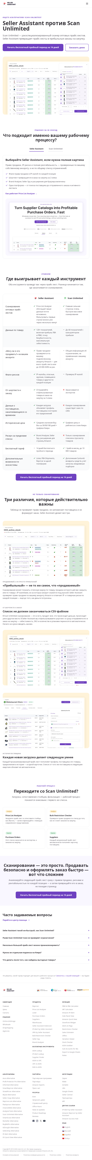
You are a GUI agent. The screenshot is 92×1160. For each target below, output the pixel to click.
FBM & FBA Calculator (70, 1006)
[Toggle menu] (87, 3)
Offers (64, 1036)
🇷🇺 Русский (66, 1131)
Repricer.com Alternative (12, 1101)
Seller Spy (36, 1039)
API (63, 1101)
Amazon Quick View (69, 1019)
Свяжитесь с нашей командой (67, 976)
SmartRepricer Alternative (12, 1088)
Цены (5, 1009)
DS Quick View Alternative (12, 1137)
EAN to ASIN (37, 1067)
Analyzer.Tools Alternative (12, 1111)
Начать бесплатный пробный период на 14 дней (33, 47)
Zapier (64, 1078)
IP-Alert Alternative (10, 1134)
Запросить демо (38, 1100)
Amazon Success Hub (70, 1119)
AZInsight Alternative (11, 1127)
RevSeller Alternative (10, 1121)
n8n (63, 1088)
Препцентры (67, 1098)
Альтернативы (8, 1074)
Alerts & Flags (67, 1026)
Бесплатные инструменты (43, 1047)
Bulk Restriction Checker (41, 1036)
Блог (34, 1097)
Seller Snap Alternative (11, 1098)
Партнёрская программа (42, 1078)
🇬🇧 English (66, 1127)
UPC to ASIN (37, 1064)
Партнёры (36, 1081)
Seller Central (67, 1095)
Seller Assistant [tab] (36, 148)
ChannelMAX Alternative (12, 1108)
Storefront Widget (69, 1022)
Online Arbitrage (9, 1021)
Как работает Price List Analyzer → (21, 193)
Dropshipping (8, 1028)
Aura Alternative (9, 1078)
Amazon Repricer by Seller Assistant (72, 1114)
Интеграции (67, 1074)
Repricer (35, 1006)
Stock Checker (67, 1042)
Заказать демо (77, 47)
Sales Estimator (68, 1032)
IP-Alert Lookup (38, 1054)
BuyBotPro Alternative (11, 1124)
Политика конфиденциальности (34, 1155)
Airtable (65, 1085)
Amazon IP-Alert (68, 1013)
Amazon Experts (38, 1085)
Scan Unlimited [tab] (55, 148)
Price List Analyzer (39, 1009)
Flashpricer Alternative (11, 1104)
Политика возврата (72, 1155)
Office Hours (37, 1106)
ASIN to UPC (37, 1060)
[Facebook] (33, 1121)
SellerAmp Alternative (11, 1131)
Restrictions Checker (70, 1029)
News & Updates (38, 1110)
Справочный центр (40, 1103)
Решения (6, 1017)
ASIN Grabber (67, 1045)
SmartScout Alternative (11, 1118)
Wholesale (6, 1024)
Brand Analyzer (38, 1042)
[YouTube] (44, 1121)
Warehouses (37, 1022)
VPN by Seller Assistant (41, 1032)
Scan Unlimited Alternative (13, 1114)
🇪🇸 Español (66, 1135)
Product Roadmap (39, 1113)
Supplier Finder (38, 1057)
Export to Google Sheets (71, 1052)
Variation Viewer (68, 1039)
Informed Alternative (10, 1085)
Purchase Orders (38, 1016)
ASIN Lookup (37, 1051)
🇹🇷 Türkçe (66, 1138)
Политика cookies (55, 1155)
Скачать (6, 1013)
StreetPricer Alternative (11, 1091)
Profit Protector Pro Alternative (14, 1081)
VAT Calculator (67, 1009)
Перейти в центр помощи (15, 920)
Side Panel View (68, 1016)
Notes (64, 1055)
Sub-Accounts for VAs (70, 1049)
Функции (66, 1002)
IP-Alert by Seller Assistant (42, 1029)
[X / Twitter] (41, 1121)
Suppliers (36, 1019)
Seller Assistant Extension (42, 1026)
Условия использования (11, 1155)
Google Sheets (67, 1091)
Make (64, 1081)
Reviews (35, 1116)
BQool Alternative (9, 1095)
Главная (6, 1006)
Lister (34, 1013)
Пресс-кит (36, 1088)
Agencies (6, 1031)
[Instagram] (37, 1121)
